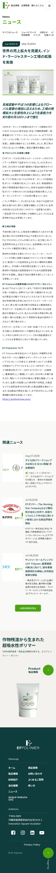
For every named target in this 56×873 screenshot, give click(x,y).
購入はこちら (37, 5)
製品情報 (15, 5)
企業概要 (25, 5)
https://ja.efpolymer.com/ (16, 399)
